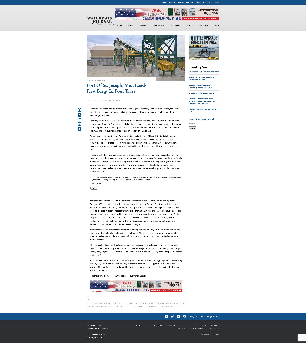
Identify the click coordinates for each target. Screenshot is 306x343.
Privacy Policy (180, 328)
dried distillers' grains (124, 303)
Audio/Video (175, 25)
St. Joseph (119, 306)
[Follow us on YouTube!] (184, 316)
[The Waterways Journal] (100, 20)
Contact (204, 325)
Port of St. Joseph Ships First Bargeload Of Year (201, 78)
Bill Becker (92, 303)
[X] (80, 115)
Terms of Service (196, 328)
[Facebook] (80, 110)
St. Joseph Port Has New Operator (204, 72)
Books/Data (159, 25)
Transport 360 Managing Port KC (203, 93)
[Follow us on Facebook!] (166, 316)
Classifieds (203, 25)
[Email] (80, 124)
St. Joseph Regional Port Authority (141, 306)
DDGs (109, 303)
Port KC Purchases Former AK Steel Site (204, 110)
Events (190, 25)
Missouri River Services (171, 303)
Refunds (214, 325)
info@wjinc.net (212, 316)
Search (164, 2)
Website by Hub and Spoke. (209, 334)
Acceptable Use (213, 328)
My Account (170, 325)
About (147, 325)
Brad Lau (102, 303)
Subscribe (209, 2)
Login (217, 2)
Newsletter (200, 2)
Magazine (143, 25)
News (130, 25)
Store (217, 25)
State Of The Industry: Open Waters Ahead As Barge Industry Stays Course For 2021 (202, 101)
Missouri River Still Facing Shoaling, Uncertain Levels (200, 86)
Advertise (180, 2)
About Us (172, 2)
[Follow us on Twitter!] (172, 316)
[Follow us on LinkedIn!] (178, 316)
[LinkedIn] (80, 119)
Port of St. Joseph (104, 306)
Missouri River (152, 303)
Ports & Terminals (96, 80)
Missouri (140, 303)
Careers (193, 325)
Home (119, 25)
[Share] (80, 129)
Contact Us (190, 2)
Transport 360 (166, 306)
